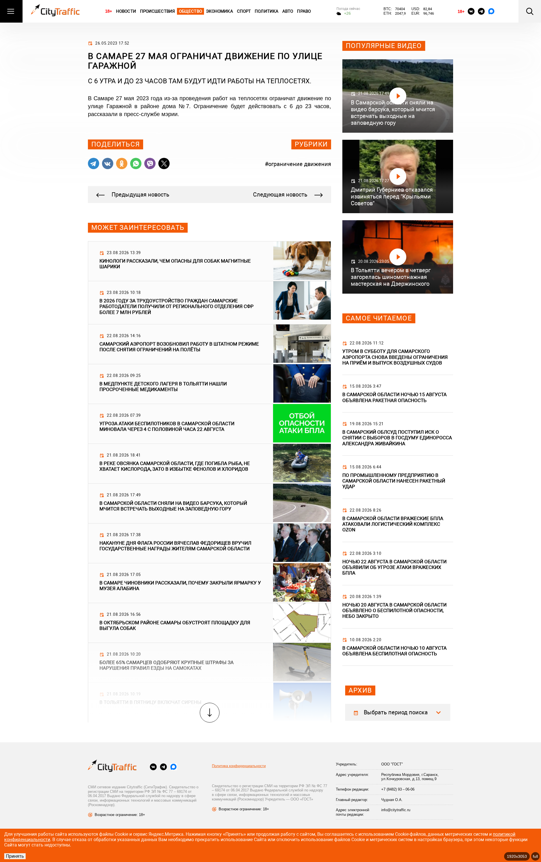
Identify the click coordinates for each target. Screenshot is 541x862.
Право (304, 11)
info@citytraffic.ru (395, 810)
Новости (126, 11)
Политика (266, 11)
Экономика (219, 11)
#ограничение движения (298, 164)
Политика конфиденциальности (239, 766)
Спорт (244, 11)
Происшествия (157, 11)
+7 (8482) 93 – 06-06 (397, 789)
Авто (287, 11)
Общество (190, 11)
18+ (108, 11)
